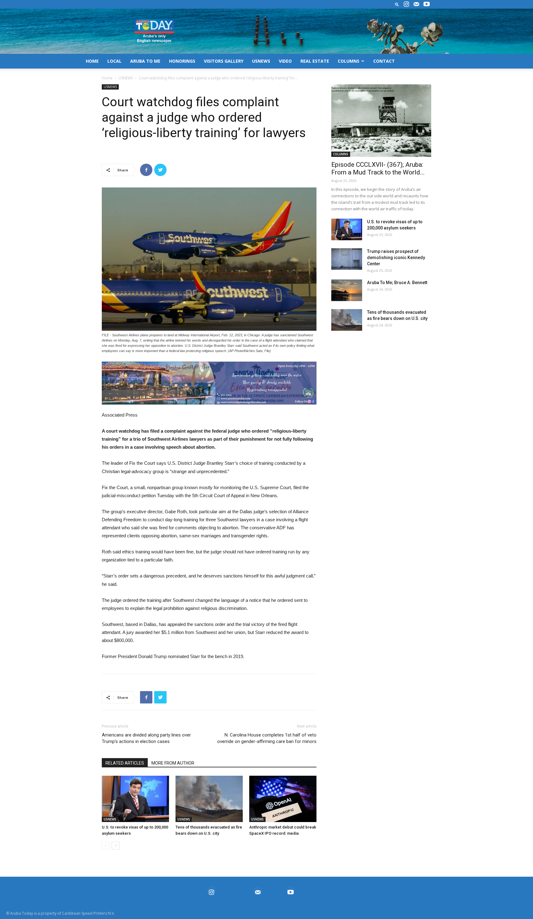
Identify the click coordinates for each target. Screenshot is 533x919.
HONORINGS (182, 61)
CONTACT (384, 61)
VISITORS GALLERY (223, 61)
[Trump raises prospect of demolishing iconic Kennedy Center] (346, 259)
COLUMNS (348, 61)
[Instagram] (406, 4)
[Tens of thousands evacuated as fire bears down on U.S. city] (209, 799)
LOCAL (114, 61)
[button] (397, 4)
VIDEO (285, 61)
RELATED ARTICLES (124, 763)
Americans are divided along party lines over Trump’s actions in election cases (146, 738)
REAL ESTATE (314, 61)
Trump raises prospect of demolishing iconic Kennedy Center (396, 257)
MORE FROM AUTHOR (172, 763)
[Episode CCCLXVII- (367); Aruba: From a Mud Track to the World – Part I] (381, 120)
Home (107, 78)
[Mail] (416, 4)
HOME (92, 61)
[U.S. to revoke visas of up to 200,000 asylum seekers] (135, 799)
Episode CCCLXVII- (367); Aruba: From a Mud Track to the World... (378, 168)
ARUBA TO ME (145, 61)
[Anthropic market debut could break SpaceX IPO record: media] (282, 799)
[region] (209, 383)
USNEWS (261, 61)
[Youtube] (426, 4)
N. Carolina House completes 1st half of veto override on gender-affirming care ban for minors (266, 738)
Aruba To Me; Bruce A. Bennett (397, 282)
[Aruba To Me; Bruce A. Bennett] (346, 290)
